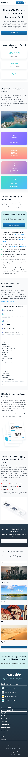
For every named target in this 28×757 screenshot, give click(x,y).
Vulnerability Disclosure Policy (14, 752)
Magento (23, 246)
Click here (4, 298)
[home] (4, 2)
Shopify (16, 246)
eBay (11, 246)
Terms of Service (10, 751)
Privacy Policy (17, 751)
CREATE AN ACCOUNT (14, 225)
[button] (25, 2)
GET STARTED (14, 541)
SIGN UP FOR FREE (14, 32)
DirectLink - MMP (18, 234)
